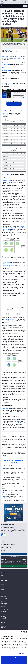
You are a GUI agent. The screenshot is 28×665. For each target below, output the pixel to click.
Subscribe (3, 624)
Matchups (3, 606)
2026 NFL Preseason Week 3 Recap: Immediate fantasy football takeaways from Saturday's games (14, 476)
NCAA (2, 2)
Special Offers (3, 626)
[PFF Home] (5, 6)
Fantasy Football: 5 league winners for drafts (12, 490)
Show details (21, 653)
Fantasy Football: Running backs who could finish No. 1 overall (14, 487)
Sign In (25, 5)
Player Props (3, 596)
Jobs (2, 575)
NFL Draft (3, 590)
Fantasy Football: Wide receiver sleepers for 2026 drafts (11, 484)
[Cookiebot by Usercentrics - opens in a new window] (21, 632)
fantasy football (8, 83)
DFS (1, 587)
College (2, 589)
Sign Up (14, 566)
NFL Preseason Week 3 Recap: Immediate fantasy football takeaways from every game (13, 473)
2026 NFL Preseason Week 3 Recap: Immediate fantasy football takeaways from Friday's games (14, 480)
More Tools (14, 554)
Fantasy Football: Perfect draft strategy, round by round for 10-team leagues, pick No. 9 (13, 497)
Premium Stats (4, 603)
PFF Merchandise (4, 627)
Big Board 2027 (4, 611)
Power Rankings (4, 604)
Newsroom (3, 576)
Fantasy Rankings (4, 609)
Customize (13, 662)
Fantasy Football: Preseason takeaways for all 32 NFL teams (13, 469)
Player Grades (3, 601)
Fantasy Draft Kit (4, 608)
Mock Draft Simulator (5, 613)
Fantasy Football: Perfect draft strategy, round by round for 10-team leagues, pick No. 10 (13, 493)
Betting (2, 584)
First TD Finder (4, 598)
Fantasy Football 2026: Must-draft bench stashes (13, 500)
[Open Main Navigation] (2, 6)
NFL (2, 1)
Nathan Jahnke (8, 50)
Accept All (14, 657)
